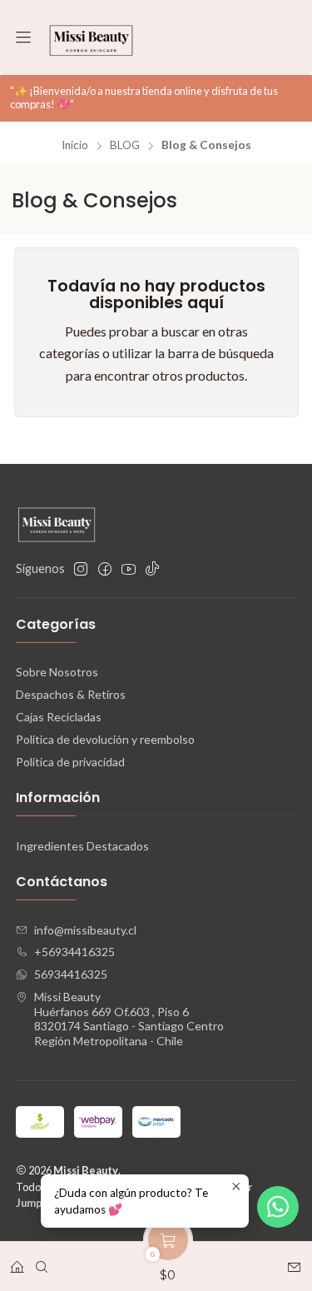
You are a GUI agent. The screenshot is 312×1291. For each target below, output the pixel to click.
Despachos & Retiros (71, 694)
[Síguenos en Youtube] (128, 569)
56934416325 (70, 974)
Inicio (75, 146)
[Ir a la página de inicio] (91, 37)
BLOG (125, 146)
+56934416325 (74, 952)
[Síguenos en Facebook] (105, 569)
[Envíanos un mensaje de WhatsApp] (278, 1207)
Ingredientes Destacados (82, 846)
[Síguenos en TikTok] (152, 569)
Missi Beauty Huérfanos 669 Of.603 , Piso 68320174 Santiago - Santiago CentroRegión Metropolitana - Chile (129, 1018)
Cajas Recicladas (59, 717)
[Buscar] (41, 1261)
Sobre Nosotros (57, 672)
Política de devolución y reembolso (105, 739)
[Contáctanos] (294, 1261)
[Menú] (23, 37)
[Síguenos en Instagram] (80, 569)
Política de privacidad (70, 762)
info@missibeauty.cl (85, 930)
